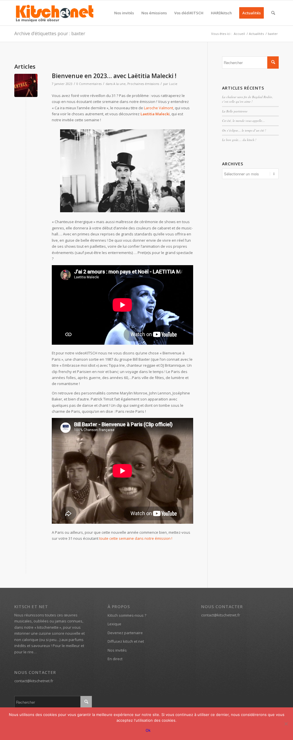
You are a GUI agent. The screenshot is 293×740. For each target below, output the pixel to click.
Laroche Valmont (158, 107)
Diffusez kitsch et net (126, 641)
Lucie (173, 84)
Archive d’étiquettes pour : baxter (49, 33)
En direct (115, 658)
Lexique (114, 623)
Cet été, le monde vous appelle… (243, 120)
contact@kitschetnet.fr (33, 680)
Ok (148, 730)
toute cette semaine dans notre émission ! (135, 538)
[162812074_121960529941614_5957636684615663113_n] (25, 85)
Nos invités (117, 650)
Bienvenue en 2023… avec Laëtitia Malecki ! (114, 76)
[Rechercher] (273, 12)
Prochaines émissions (143, 84)
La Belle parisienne (235, 111)
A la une (119, 84)
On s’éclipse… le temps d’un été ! (244, 130)
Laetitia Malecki (155, 113)
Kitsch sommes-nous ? (127, 615)
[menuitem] (124, 12)
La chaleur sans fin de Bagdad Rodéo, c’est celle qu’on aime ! (247, 99)
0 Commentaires (89, 84)
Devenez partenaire (125, 632)
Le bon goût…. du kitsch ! (239, 140)
